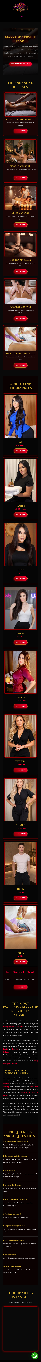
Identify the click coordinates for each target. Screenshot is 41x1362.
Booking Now (21, 131)
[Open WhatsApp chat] (34, 1355)
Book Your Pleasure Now (20, 64)
